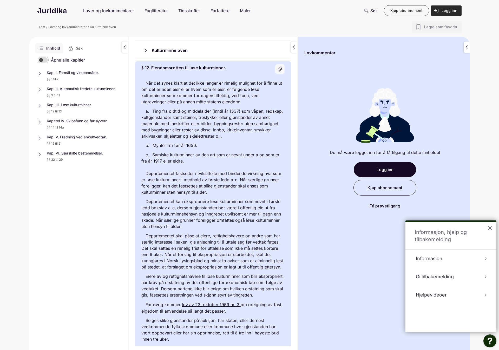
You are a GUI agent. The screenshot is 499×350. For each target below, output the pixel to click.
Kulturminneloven (103, 27)
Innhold (53, 48)
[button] (125, 47)
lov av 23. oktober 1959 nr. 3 (211, 304)
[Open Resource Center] (489, 340)
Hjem (41, 27)
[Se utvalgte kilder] (280, 69)
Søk (374, 10)
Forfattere (220, 10)
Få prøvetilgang (385, 205)
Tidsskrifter (189, 10)
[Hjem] (52, 10)
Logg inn (449, 10)
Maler (245, 10)
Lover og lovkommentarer (108, 10)
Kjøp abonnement (406, 10)
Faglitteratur (156, 10)
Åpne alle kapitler (68, 60)
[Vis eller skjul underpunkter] (39, 74)
